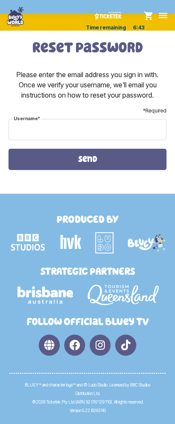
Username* (27, 118)
